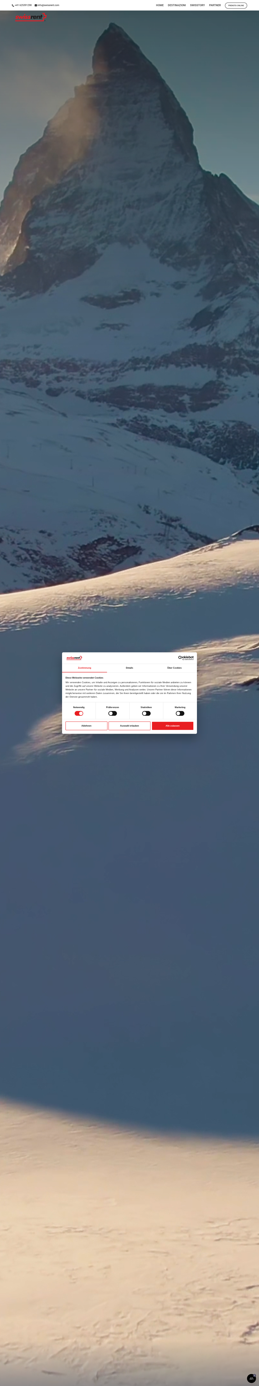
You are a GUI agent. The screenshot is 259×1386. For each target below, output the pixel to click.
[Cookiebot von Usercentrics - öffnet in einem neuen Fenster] (180, 658)
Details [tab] (129, 668)
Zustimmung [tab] (84, 668)
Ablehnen (86, 726)
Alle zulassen (173, 726)
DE (247, 3)
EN (239, 3)
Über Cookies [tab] (174, 668)
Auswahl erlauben (129, 726)
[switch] (112, 713)
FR (255, 3)
